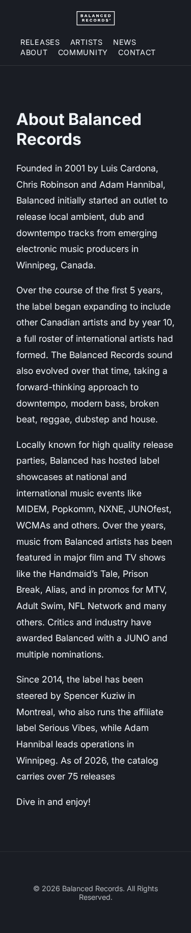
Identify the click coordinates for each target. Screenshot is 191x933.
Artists (86, 42)
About (34, 52)
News (125, 42)
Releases (40, 42)
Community (83, 52)
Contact (137, 52)
